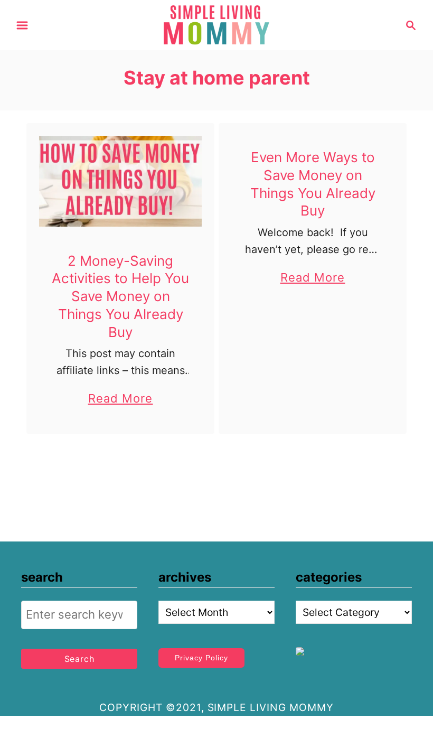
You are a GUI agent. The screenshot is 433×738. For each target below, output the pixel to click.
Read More (120, 399)
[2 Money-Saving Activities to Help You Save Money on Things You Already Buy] (120, 181)
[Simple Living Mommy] (217, 24)
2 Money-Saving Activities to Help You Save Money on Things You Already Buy (120, 296)
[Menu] (22, 25)
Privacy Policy (201, 657)
